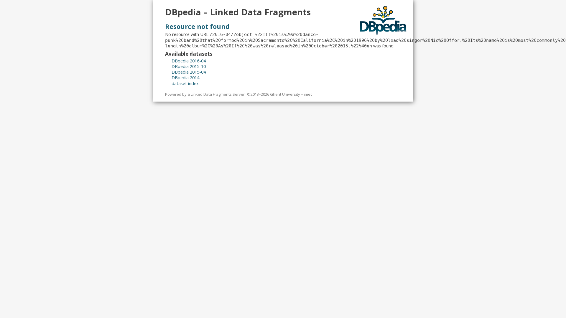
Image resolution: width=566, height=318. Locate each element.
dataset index (185, 83)
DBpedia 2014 (185, 77)
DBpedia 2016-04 (189, 61)
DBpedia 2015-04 (189, 72)
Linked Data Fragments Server (218, 94)
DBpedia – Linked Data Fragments (238, 12)
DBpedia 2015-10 (189, 66)
